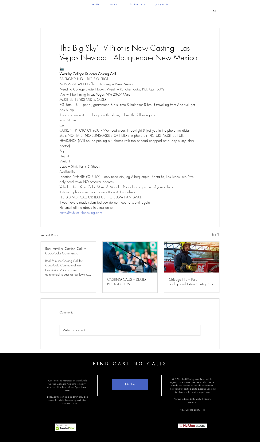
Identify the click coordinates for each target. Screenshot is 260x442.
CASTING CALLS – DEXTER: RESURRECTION (127, 281)
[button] (214, 10)
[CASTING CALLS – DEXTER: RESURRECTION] (130, 257)
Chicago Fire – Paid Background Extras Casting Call (191, 281)
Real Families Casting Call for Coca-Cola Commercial (66, 250)
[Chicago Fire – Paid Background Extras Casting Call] (191, 257)
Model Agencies (76, 387)
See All (215, 234)
